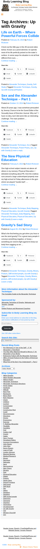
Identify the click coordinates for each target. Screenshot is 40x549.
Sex (28, 145)
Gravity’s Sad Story (16, 225)
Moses (35, 271)
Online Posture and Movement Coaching (16, 308)
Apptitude (6, 388)
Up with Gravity (7, 90)
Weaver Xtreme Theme (30, 547)
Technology (7, 504)
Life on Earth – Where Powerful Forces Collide (20, 34)
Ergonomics (7, 420)
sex (31, 148)
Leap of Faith (8, 450)
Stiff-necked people (16, 274)
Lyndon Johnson (9, 452)
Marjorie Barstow (9, 454)
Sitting (5, 490)
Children (6, 402)
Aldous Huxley (8, 379)
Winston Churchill (9, 513)
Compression (8, 406)
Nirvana (6, 470)
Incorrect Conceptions (11, 442)
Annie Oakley (8, 385)
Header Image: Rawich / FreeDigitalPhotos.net (19, 528)
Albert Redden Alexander (12, 377)
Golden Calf (7, 432)
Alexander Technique (17, 84)
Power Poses (24, 148)
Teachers (6, 502)
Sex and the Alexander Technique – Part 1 (19, 97)
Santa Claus (7, 480)
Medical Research (9, 456)
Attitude (6, 390)
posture (4, 279)
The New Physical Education (15, 158)
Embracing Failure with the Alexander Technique (20, 356)
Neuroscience (8, 466)
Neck (5, 464)
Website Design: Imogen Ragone (20, 530)
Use (4, 510)
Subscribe (7, 328)
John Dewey (7, 444)
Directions (6, 416)
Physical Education (9, 211)
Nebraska (6, 462)
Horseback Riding (9, 440)
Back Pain (6, 392)
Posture (4, 274)
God (4, 430)
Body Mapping (32, 208)
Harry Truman (8, 438)
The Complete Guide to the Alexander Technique (19, 294)
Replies (18, 90)
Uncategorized (8, 507)
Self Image (7, 484)
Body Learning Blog (16, 1)
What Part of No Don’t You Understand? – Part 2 (20, 362)
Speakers (6, 492)
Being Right (7, 396)
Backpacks (7, 394)
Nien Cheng (7, 468)
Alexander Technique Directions (14, 384)
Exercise (6, 422)
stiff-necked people (15, 279)
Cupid (5, 412)
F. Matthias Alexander (10, 424)
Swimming (6, 498)
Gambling (6, 428)
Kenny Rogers (8, 448)
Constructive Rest (9, 410)
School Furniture (9, 482)
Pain (4, 472)
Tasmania (6, 500)
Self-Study (6, 486)
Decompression (8, 414)
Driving (5, 418)
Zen (4, 515)
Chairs (5, 400)
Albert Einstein (8, 375)
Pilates (5, 476)
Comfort (6, 404)
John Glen (6, 446)
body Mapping (24, 214)
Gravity (29, 84)
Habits (5, 436)
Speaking (6, 494)
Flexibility (6, 426)
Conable (6, 408)
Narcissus (6, 460)
